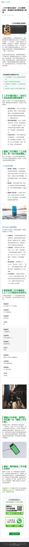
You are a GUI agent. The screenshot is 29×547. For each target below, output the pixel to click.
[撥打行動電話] (14, 522)
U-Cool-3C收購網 (12, 543)
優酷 (5, 2)
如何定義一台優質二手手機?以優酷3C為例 (15, 88)
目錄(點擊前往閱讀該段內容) (11, 75)
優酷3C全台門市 (9, 490)
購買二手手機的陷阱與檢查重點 (12, 81)
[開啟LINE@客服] (14, 509)
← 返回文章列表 (14, 534)
